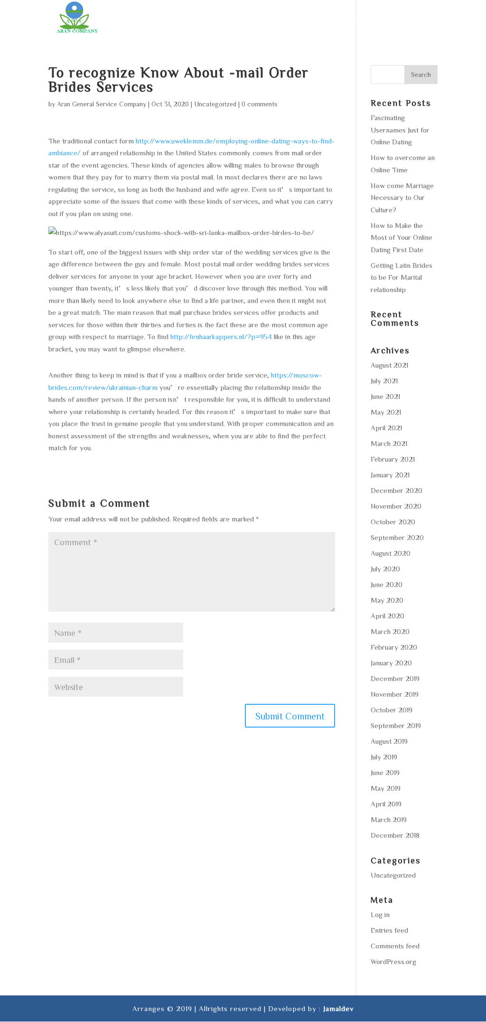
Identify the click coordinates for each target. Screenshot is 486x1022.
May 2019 (386, 788)
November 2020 (396, 506)
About (188, 19)
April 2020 (387, 615)
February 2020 (394, 647)
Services (230, 19)
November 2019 (395, 694)
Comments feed (395, 945)
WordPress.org (393, 961)
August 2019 (389, 741)
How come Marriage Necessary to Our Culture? (402, 197)
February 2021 (393, 459)
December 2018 (395, 835)
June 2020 (386, 584)
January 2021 (390, 474)
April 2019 (386, 803)
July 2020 (385, 568)
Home (153, 19)
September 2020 (397, 537)
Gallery (363, 19)
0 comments (260, 104)
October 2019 (391, 709)
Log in (380, 914)
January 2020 (391, 662)
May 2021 (386, 412)
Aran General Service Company (101, 104)
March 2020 (390, 631)
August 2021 (389, 365)
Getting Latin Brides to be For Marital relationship (401, 277)
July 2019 (384, 756)
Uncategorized (215, 104)
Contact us (415, 19)
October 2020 (393, 521)
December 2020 (396, 490)
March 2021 (389, 443)
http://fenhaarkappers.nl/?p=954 (221, 336)
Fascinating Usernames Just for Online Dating (400, 129)
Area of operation (297, 19)
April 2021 (386, 427)
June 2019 (385, 772)
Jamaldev (338, 1008)
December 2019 (395, 678)
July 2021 (384, 380)
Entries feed (389, 930)
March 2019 (389, 819)
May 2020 (387, 600)
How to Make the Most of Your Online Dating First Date (401, 237)
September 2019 (396, 725)
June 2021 (385, 396)
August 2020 (391, 553)
